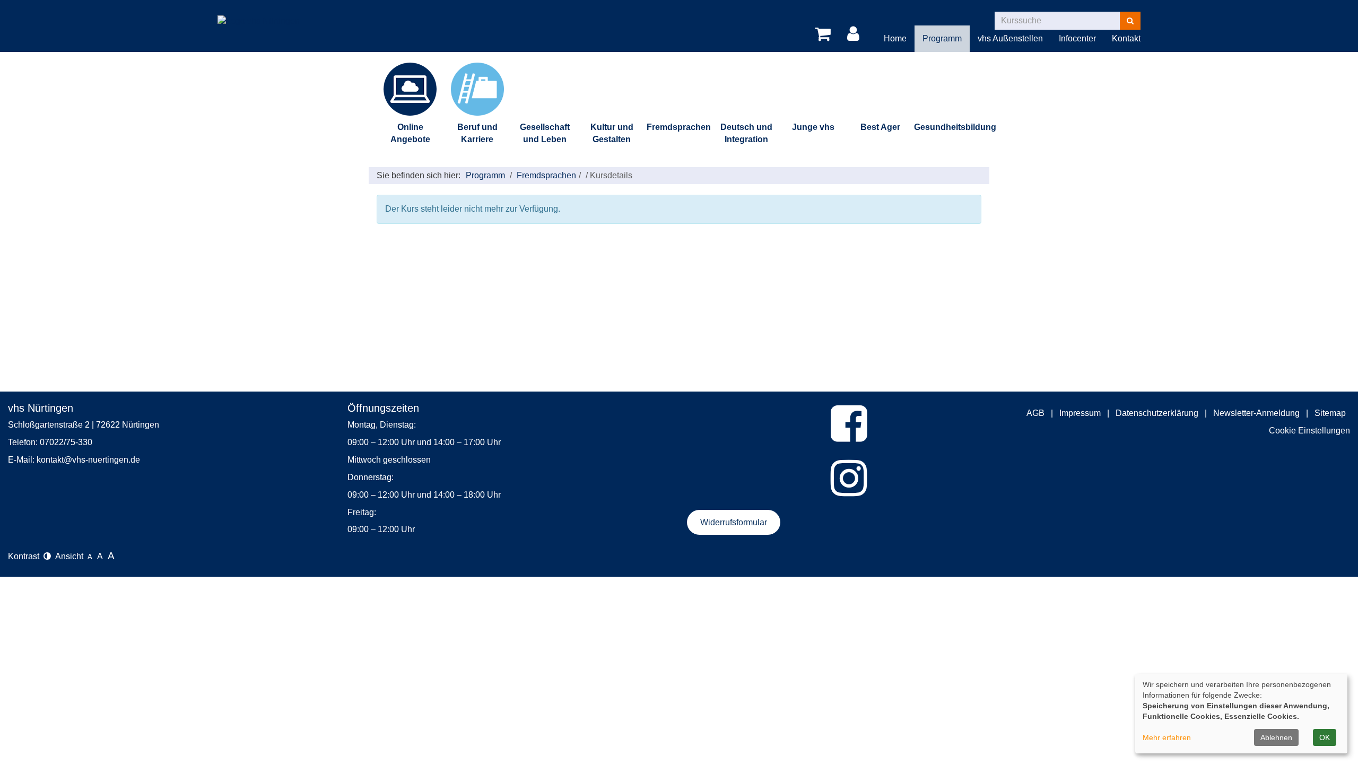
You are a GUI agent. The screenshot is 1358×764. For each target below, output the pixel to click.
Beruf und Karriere (477, 133)
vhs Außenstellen (1010, 38)
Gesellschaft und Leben (545, 133)
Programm (485, 175)
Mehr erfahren (1167, 737)
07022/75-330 (66, 442)
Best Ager (880, 127)
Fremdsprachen (679, 127)
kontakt (50, 459)
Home (895, 38)
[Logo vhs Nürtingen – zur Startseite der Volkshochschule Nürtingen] (258, 13)
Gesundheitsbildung (947, 127)
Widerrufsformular (733, 522)
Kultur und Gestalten (611, 133)
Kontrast (25, 556)
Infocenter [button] (1077, 38)
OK (1324, 737)
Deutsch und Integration (746, 133)
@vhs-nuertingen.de (102, 459)
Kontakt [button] (1126, 38)
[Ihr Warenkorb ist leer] (824, 34)
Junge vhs (813, 127)
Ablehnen (1276, 737)
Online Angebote (410, 133)
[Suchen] (1130, 21)
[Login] (855, 34)
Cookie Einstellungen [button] (1309, 430)
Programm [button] (942, 38)
